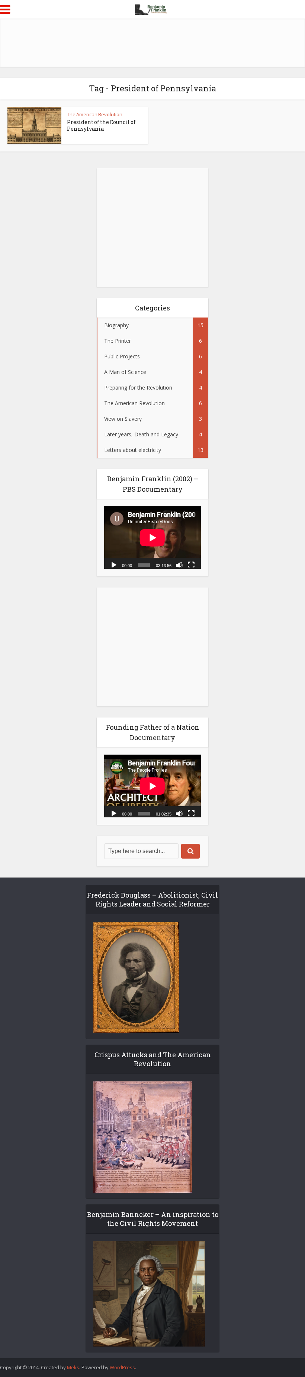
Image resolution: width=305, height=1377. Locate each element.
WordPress (122, 1367)
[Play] (114, 564)
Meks (73, 1367)
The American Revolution (94, 114)
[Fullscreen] (191, 564)
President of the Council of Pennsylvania (101, 125)
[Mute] (179, 564)
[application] (152, 537)
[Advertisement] (152, 42)
